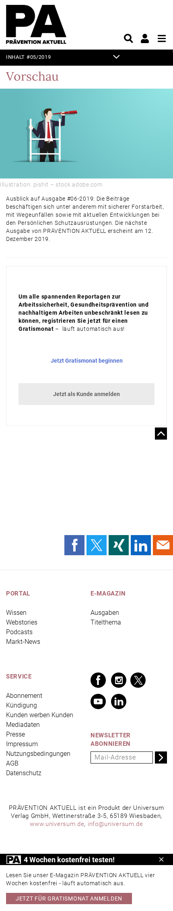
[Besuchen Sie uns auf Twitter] (138, 680)
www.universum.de (57, 824)
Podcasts (19, 632)
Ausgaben (105, 612)
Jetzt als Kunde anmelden (86, 394)
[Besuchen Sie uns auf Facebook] (98, 680)
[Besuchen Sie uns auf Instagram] (118, 680)
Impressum (22, 744)
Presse (15, 734)
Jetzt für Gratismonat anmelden (69, 898)
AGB (12, 763)
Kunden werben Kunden (39, 715)
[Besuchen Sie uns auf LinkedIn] (118, 701)
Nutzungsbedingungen (38, 753)
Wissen (16, 612)
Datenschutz (23, 773)
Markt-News (23, 641)
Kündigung (21, 705)
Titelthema (106, 622)
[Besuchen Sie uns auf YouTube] (98, 701)
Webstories (21, 622)
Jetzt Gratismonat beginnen (87, 360)
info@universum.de (115, 824)
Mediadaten (23, 724)
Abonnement (24, 695)
